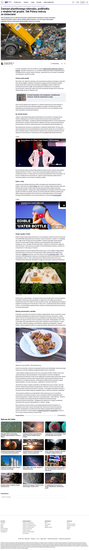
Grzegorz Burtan (8, 63)
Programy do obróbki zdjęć (28, 522)
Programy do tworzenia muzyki (28, 524)
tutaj (27, 548)
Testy (68, 522)
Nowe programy (26, 533)
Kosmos (26, 2)
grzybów (24, 254)
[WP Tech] (9, 2)
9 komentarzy (55, 63)
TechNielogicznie (4, 531)
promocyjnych (57, 195)
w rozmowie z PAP (54, 254)
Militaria (39, 2)
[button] (77, 2)
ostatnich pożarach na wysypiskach (48, 410)
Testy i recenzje (47, 524)
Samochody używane (71, 525)
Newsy (46, 522)
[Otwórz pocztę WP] (73, 2)
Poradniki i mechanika (71, 524)
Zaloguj (82, 2)
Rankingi (46, 525)
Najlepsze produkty (48, 527)
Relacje (68, 528)
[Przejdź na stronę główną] (2, 3)
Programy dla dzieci (26, 530)
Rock (35, 186)
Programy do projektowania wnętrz (29, 525)
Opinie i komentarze (49, 2)
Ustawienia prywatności (64, 538)
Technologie (17, 2)
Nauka (32, 2)
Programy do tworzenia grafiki (28, 531)
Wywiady (68, 527)
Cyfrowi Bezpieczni (4, 530)
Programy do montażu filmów (28, 527)
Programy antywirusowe (27, 528)
